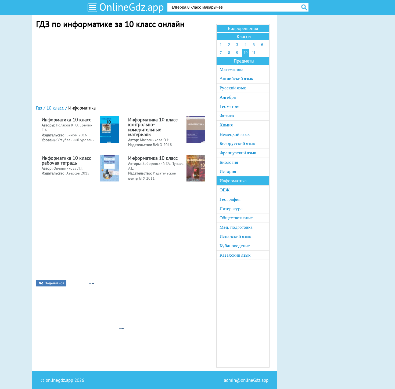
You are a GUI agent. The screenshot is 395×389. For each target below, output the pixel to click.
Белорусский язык (237, 143)
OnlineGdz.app (131, 7)
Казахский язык (235, 255)
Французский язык (238, 152)
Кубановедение (235, 245)
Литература (231, 208)
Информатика (233, 180)
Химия (226, 125)
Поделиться (54, 283)
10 (245, 53)
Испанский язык (235, 236)
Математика (231, 69)
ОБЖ (224, 189)
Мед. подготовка (236, 227)
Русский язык (233, 87)
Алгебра (228, 97)
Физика (227, 115)
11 (254, 53)
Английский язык (236, 78)
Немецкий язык (235, 134)
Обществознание (236, 217)
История (228, 171)
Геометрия (230, 106)
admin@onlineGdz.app (246, 380)
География (230, 199)
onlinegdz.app (59, 380)
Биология (229, 162)
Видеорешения (243, 28)
